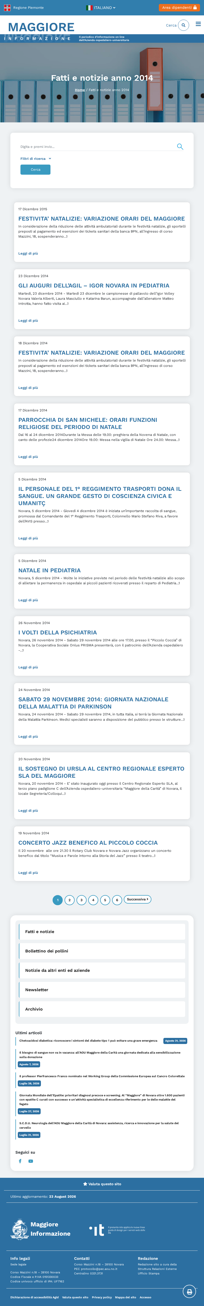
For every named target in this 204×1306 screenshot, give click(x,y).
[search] (101, 147)
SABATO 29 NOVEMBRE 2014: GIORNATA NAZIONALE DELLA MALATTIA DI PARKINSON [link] (93, 703)
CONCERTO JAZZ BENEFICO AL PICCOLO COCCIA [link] (88, 842)
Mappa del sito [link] (125, 1297)
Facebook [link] (20, 1161)
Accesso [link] (145, 1297)
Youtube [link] (30, 1161)
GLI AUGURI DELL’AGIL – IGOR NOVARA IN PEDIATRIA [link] (93, 285)
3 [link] (81, 900)
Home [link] (80, 90)
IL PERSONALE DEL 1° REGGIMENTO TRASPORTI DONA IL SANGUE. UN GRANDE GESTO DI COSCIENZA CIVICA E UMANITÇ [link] (99, 495)
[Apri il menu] (198, 24)
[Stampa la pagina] (189, 1291)
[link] (24, 7)
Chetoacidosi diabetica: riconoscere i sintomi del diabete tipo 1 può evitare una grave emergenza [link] (88, 1040)
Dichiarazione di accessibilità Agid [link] (34, 1297)
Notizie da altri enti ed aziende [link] (57, 970)
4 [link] (93, 900)
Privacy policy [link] (102, 1297)
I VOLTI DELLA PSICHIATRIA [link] (57, 632)
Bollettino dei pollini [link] (46, 950)
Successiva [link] (137, 899)
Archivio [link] (34, 1009)
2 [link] (70, 900)
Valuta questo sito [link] (104, 1184)
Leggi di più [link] (28, 253)
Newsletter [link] (36, 989)
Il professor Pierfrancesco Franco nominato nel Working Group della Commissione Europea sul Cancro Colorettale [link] (102, 1076)
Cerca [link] (172, 25)
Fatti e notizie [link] (39, 931)
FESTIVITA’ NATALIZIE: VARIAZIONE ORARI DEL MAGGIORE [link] (101, 218)
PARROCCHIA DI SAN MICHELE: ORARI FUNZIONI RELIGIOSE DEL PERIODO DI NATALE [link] (87, 423)
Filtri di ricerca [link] (32, 159)
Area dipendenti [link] (177, 7)
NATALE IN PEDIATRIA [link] (49, 570)
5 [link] (105, 900)
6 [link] (117, 900)
